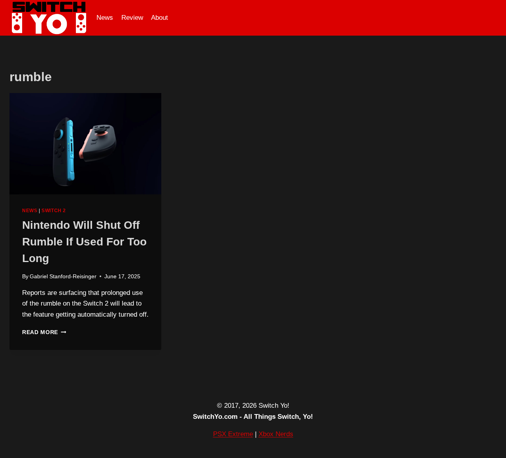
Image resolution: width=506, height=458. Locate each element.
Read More (44, 332)
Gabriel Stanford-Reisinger (63, 276)
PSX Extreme (233, 434)
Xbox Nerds (276, 434)
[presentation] (85, 143)
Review (132, 17)
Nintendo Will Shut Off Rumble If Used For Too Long (84, 241)
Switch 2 (54, 210)
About (159, 17)
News (104, 17)
